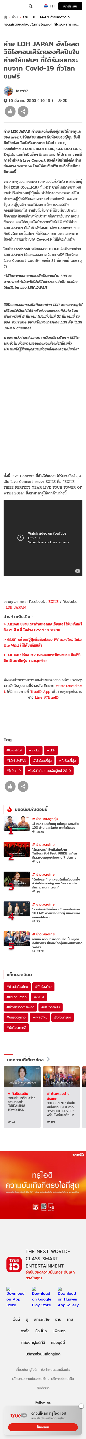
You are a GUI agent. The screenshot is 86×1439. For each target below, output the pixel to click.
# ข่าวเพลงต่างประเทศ (58, 1096)
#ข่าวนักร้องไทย (17, 986)
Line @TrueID (47, 697)
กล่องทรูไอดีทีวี (33, 1343)
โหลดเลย (43, 1427)
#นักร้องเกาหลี (16, 1027)
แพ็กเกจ (59, 1331)
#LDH (51, 750)
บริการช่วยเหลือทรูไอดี (43, 1354)
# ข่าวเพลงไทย (43, 844)
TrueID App (40, 692)
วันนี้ (16, 1319)
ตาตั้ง (25, 1331)
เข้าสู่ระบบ (70, 6)
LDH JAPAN (16, 607)
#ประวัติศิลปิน (50, 1007)
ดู (27, 1319)
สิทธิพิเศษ (41, 1319)
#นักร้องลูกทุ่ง (16, 1017)
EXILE (53, 601)
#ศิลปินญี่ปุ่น (67, 760)
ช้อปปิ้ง (41, 1331)
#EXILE (34, 750)
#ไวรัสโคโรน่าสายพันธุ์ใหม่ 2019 (49, 770)
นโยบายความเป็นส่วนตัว (29, 1378)
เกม (70, 1319)
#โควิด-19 (13, 770)
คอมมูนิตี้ (58, 1343)
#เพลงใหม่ (40, 1017)
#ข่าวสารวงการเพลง (20, 1007)
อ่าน (15, 17)
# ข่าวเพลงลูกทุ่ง (45, 818)
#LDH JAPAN (16, 760)
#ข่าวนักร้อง (62, 1017)
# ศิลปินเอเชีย (18, 1093)
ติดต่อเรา (43, 1388)
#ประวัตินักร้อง (16, 997)
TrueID (13, 6)
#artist (39, 997)
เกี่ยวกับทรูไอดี (26, 1369)
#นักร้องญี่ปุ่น (42, 760)
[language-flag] (46, 6)
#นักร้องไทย (43, 986)
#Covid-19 (14, 750)
